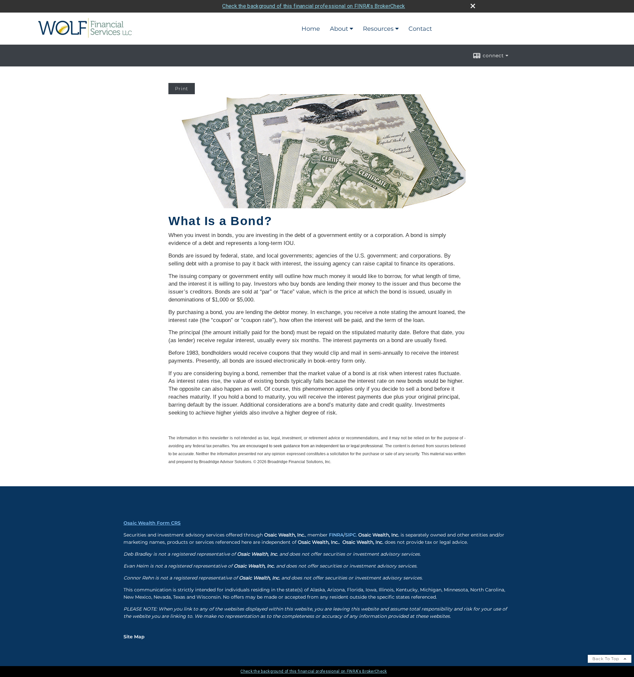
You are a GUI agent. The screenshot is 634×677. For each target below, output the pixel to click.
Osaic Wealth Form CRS (152, 523)
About (339, 28)
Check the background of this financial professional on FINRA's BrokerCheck (313, 6)
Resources (378, 28)
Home (310, 28)
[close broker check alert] (473, 6)
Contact (420, 28)
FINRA (336, 535)
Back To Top (606, 658)
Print (181, 89)
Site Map (134, 637)
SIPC (350, 535)
